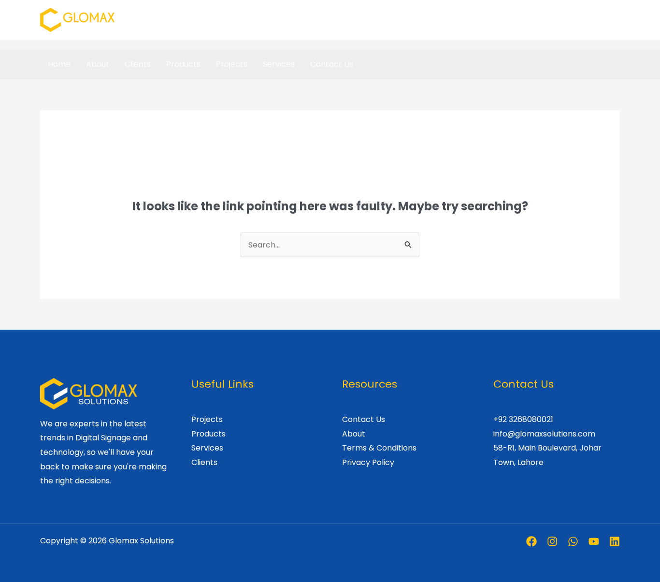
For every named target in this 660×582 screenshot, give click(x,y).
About (97, 64)
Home (59, 64)
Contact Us (331, 64)
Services (279, 64)
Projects (231, 64)
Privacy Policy (368, 462)
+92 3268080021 (523, 419)
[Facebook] (531, 541)
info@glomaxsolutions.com (544, 433)
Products (183, 64)
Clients (138, 64)
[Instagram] (552, 541)
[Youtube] (593, 541)
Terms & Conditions (379, 447)
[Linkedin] (614, 541)
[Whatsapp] (573, 541)
